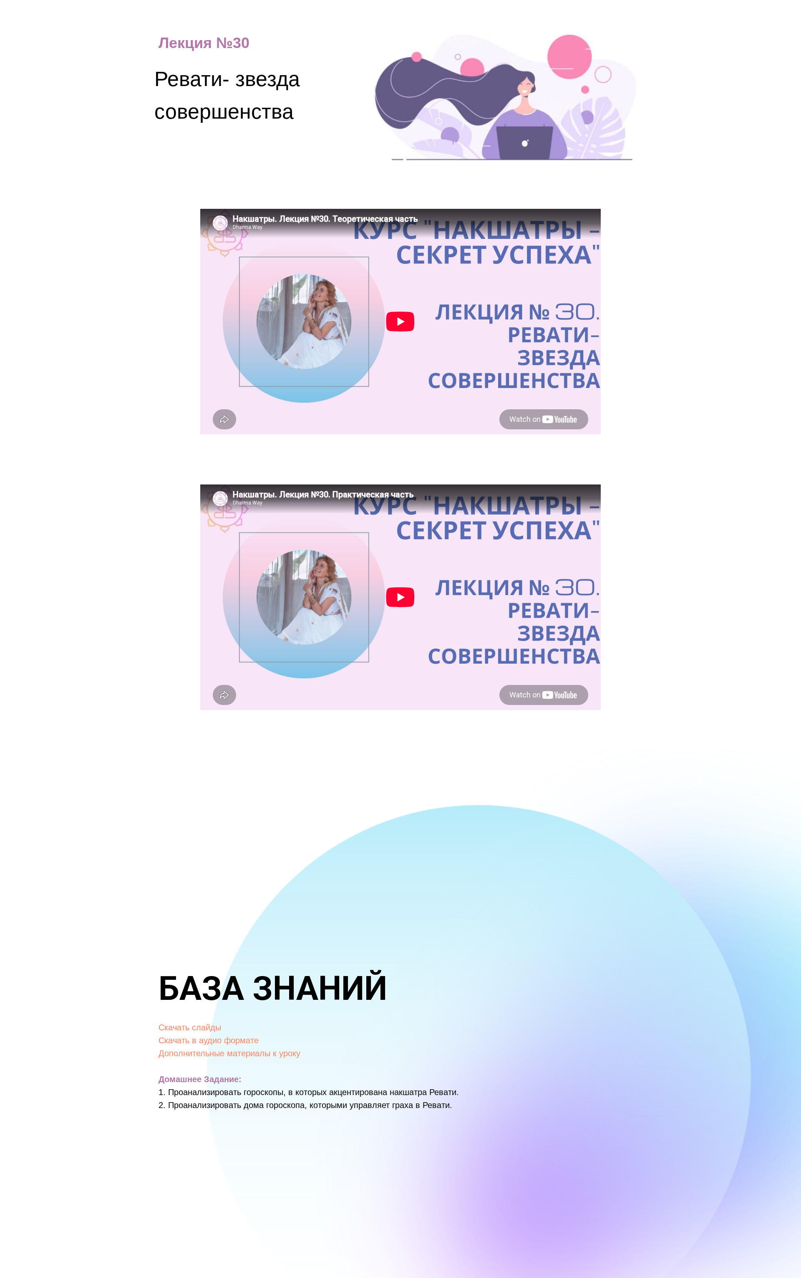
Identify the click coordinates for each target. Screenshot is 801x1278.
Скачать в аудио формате (209, 1040)
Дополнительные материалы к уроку (229, 1053)
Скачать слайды (190, 1027)
